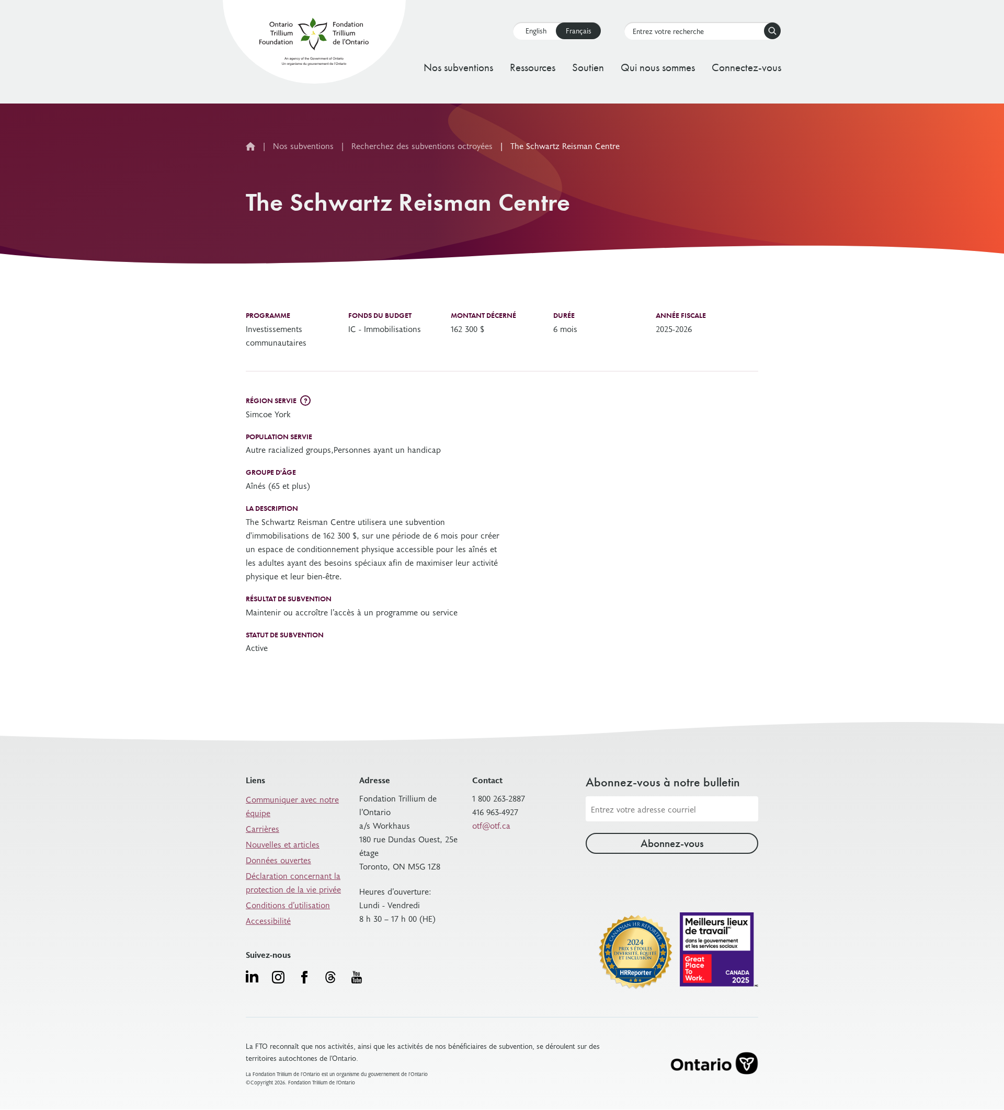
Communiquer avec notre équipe (292, 805)
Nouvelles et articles (283, 844)
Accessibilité (268, 920)
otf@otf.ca (491, 825)
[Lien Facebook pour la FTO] (304, 977)
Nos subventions (458, 67)
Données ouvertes (278, 859)
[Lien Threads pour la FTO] (330, 977)
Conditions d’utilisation (288, 904)
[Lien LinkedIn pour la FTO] (252, 976)
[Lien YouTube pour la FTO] (357, 977)
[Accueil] (314, 44)
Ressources (532, 67)
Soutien (588, 67)
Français (578, 31)
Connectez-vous (746, 67)
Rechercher (772, 30)
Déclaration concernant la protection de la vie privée (293, 882)
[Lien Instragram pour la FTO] (278, 977)
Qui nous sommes (658, 67)
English (536, 31)
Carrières (262, 828)
